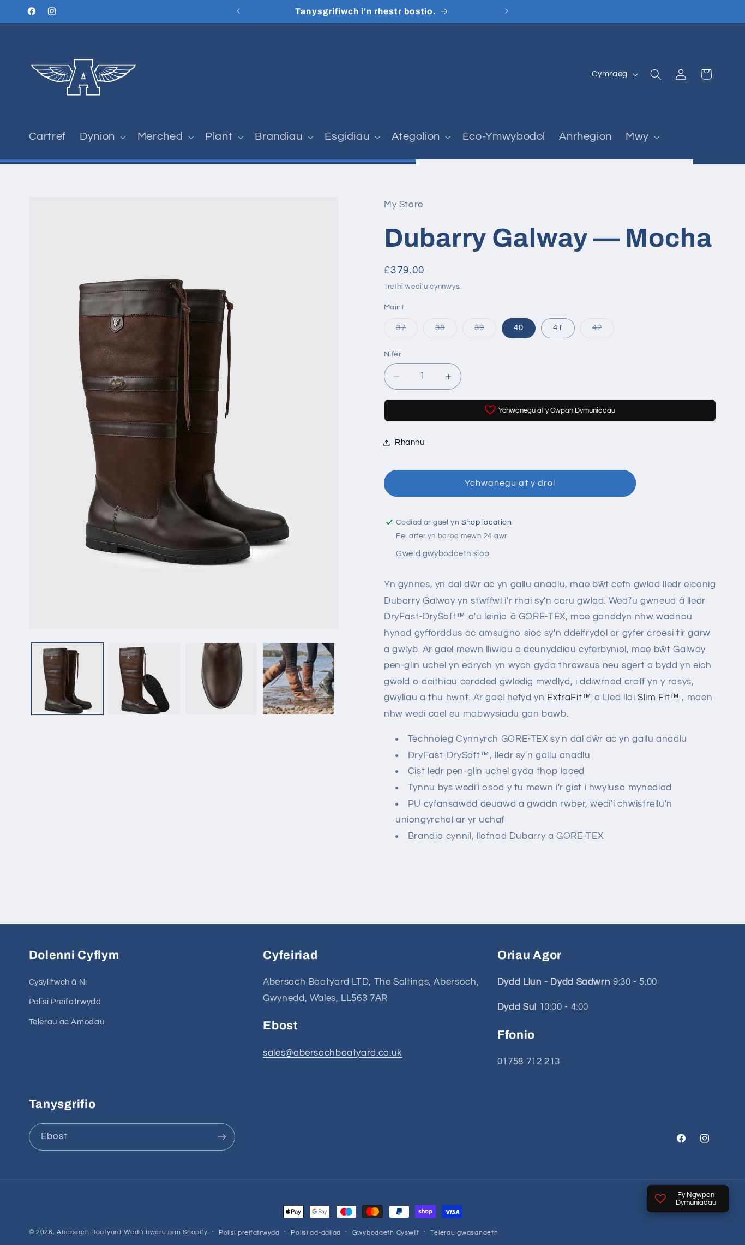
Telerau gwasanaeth (464, 1233)
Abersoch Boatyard (90, 1232)
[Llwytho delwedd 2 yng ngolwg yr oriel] (144, 678)
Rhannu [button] (410, 442)
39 (485, 331)
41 (558, 328)
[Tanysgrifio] (221, 1136)
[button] (102, 137)
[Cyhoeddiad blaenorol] (238, 11)
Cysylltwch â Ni (58, 983)
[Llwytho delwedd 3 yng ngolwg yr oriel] (221, 678)
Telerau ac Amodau (67, 1022)
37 (407, 331)
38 (446, 331)
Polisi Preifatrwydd (65, 1002)
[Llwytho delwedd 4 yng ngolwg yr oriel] (298, 678)
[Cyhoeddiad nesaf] (507, 11)
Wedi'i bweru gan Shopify (166, 1232)
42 (603, 331)
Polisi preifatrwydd (249, 1233)
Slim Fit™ (659, 697)
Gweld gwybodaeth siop (442, 554)
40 (519, 328)
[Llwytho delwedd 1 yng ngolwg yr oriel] (67, 678)
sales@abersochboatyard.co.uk (332, 1053)
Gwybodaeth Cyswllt (385, 1233)
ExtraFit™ (569, 697)
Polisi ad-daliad (316, 1233)
